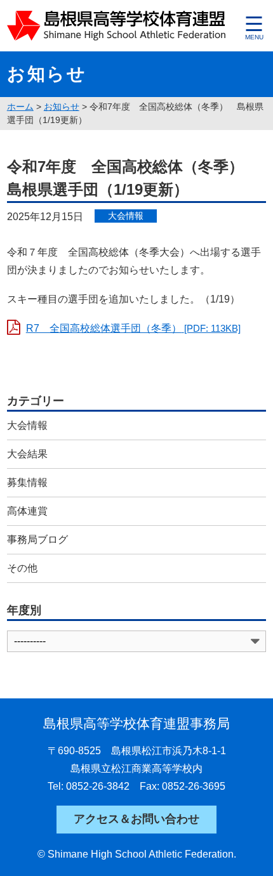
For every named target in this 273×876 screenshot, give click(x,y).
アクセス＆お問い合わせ (136, 819)
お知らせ (61, 106)
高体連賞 (27, 511)
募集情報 (27, 482)
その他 (22, 568)
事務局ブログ (37, 539)
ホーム (20, 106)
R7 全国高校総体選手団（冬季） (133, 328)
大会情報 (27, 425)
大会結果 (27, 453)
